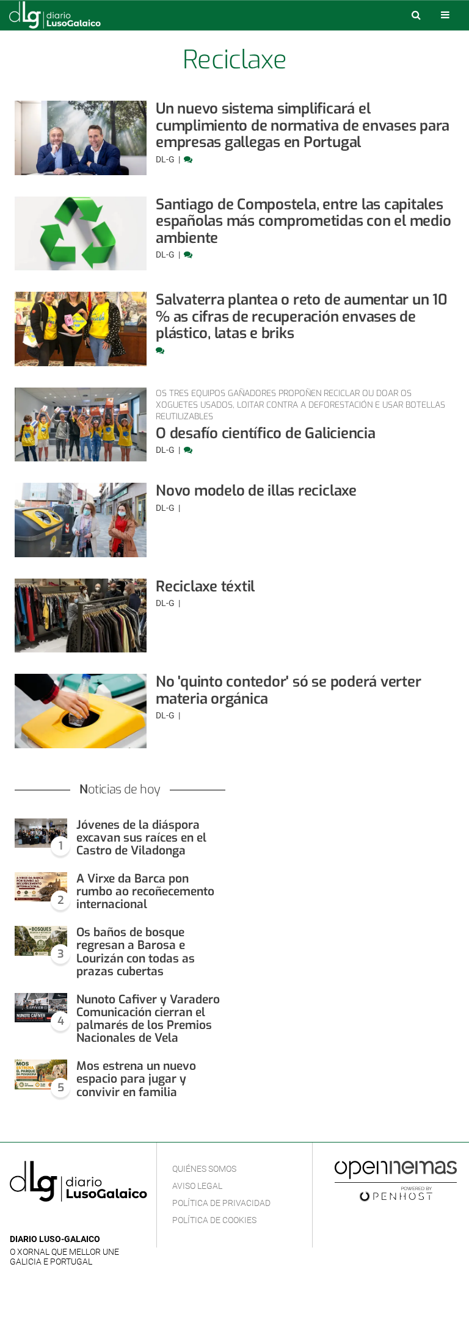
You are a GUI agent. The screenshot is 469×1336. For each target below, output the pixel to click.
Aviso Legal (197, 1186)
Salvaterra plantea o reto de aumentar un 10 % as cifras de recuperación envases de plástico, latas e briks (302, 316)
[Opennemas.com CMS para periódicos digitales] (396, 1180)
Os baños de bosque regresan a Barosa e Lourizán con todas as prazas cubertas (135, 951)
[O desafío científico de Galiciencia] (81, 425)
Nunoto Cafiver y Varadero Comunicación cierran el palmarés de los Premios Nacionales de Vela (148, 1018)
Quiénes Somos (204, 1169)
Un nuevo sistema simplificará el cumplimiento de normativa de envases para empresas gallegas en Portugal (302, 125)
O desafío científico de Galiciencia (266, 433)
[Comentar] (188, 159)
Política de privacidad (221, 1203)
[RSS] (74, 1221)
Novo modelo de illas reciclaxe (256, 490)
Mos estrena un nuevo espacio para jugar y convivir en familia (136, 1078)
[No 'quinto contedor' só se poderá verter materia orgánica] (81, 711)
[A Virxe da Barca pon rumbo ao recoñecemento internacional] (41, 887)
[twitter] (54, 1221)
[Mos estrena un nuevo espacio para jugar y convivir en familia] (41, 1074)
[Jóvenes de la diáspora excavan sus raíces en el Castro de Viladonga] (41, 833)
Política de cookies (214, 1220)
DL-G (166, 159)
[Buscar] (416, 14)
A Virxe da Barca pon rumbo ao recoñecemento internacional (145, 891)
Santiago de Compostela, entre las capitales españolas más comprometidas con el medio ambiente (303, 221)
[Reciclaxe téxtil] (81, 616)
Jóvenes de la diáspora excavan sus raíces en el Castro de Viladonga (141, 837)
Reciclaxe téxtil (205, 586)
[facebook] (36, 1221)
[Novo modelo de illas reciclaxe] (81, 520)
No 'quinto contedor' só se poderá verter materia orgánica (288, 690)
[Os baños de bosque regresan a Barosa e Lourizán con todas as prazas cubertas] (41, 941)
